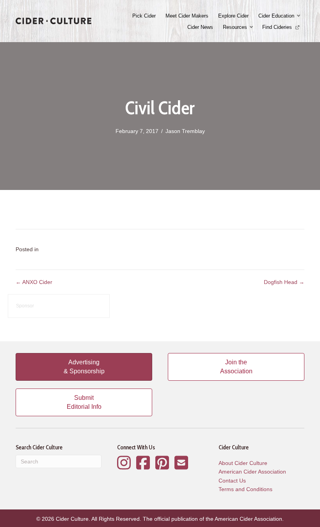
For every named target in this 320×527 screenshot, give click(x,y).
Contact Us (232, 480)
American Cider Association (252, 471)
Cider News (200, 27)
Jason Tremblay (185, 131)
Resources (235, 27)
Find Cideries (277, 27)
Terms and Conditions (245, 489)
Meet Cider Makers (186, 16)
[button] (299, 15)
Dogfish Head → (284, 282)
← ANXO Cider (34, 282)
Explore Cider (233, 16)
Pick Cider (144, 16)
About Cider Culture (243, 463)
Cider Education (276, 16)
